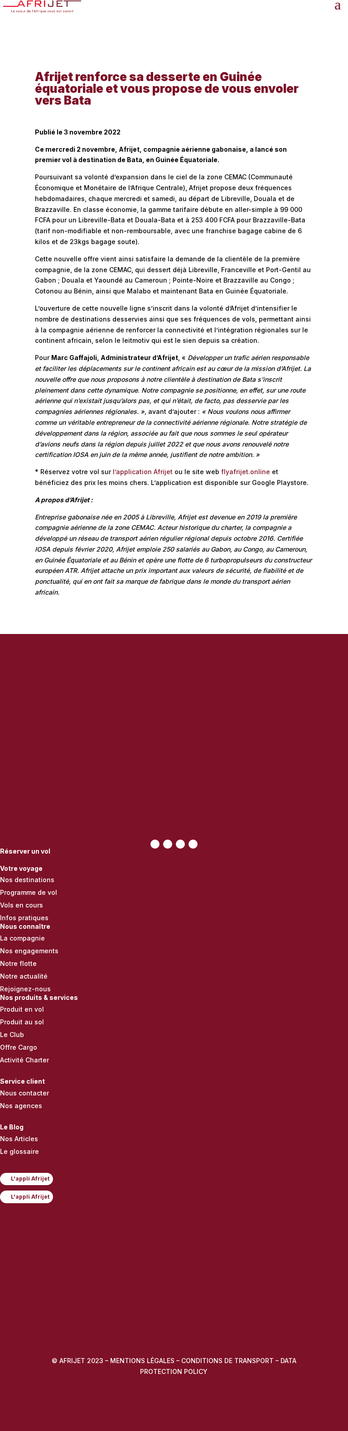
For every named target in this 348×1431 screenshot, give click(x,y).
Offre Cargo (18, 1047)
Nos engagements (29, 951)
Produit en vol (22, 1009)
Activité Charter (24, 1060)
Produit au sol (22, 1022)
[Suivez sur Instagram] (180, 844)
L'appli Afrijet (30, 1178)
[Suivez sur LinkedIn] (193, 844)
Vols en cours (21, 905)
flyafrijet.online (245, 471)
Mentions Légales (142, 1360)
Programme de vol (28, 892)
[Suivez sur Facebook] (155, 844)
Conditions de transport (227, 1360)
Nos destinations (27, 880)
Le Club (12, 1034)
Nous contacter (24, 1093)
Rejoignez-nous (25, 989)
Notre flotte (18, 963)
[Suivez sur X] (167, 844)
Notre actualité (24, 976)
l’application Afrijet (143, 471)
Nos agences (21, 1105)
